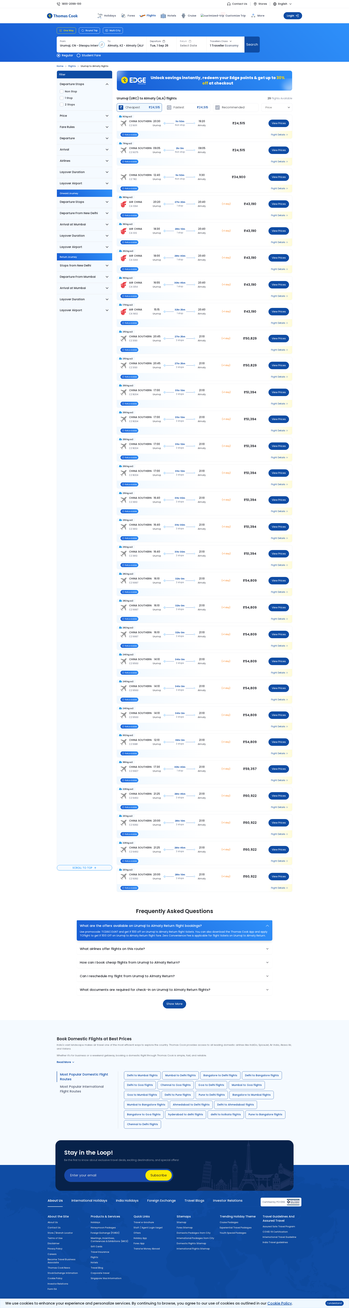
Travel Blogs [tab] (194, 1200)
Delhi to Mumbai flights (142, 1075)
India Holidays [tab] (127, 1200)
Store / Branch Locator (60, 1232)
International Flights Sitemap (193, 1248)
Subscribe (159, 1175)
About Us (53, 1222)
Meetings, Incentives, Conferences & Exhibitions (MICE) (109, 1240)
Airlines (65, 161)
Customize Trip (233, 15)
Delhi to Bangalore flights (262, 1075)
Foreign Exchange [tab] (161, 1200)
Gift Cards (96, 1246)
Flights (151, 15)
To (109, 41)
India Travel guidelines (275, 1242)
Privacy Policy (55, 1248)
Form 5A (52, 1289)
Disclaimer (53, 1243)
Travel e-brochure (144, 1222)
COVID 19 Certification (275, 1231)
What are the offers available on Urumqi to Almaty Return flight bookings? (141, 925)
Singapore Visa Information (106, 1278)
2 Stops (70, 104)
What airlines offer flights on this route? (112, 948)
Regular (67, 55)
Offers (137, 1232)
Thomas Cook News (59, 1267)
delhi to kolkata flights (226, 1114)
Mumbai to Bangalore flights (146, 1104)
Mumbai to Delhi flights (180, 1075)
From (63, 41)
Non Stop (71, 91)
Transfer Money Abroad (147, 1248)
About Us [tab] (55, 1200)
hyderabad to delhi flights (185, 1114)
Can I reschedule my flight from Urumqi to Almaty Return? (127, 976)
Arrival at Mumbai (73, 224)
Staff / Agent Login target (148, 1227)
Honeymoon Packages (103, 1227)
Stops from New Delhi (75, 265)
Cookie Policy (279, 1303)
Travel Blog (97, 1267)
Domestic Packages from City (193, 1232)
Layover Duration (72, 172)
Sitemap (181, 1222)
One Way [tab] (68, 30)
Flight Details (278, 134)
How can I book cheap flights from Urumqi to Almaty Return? (130, 962)
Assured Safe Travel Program (279, 1226)
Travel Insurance (100, 1251)
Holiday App (140, 1238)
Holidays (95, 1222)
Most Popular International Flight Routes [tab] (82, 1089)
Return (183, 41)
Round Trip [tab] (92, 30)
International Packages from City (195, 1238)
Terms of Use (55, 1238)
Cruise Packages (229, 1222)
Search (252, 44)
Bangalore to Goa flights (144, 1114)
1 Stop (69, 98)
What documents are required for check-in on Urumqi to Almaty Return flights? (145, 989)
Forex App (139, 1243)
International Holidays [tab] (89, 1200)
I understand (334, 1303)
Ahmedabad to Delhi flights (191, 1104)
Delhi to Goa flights (140, 1085)
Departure (155, 41)
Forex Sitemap (185, 1227)
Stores (262, 4)
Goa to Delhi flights (211, 1085)
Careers (52, 1254)
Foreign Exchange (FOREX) (105, 1232)
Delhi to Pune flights (178, 1095)
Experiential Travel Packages (236, 1227)
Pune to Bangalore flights (265, 1114)
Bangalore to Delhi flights (220, 1075)
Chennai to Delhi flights (142, 1124)
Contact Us (239, 4)
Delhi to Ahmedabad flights (235, 1104)
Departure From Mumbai (78, 277)
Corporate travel (100, 1273)
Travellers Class (219, 41)
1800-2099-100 (71, 4)
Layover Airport (71, 183)
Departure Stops (72, 84)
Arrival (64, 149)
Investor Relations (58, 1283)
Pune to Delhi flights (212, 1095)
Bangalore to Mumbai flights (251, 1095)
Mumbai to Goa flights (247, 1085)
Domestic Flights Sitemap (191, 1243)
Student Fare (91, 55)
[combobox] (79, 45)
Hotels (171, 15)
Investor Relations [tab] (227, 1200)
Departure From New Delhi (79, 213)
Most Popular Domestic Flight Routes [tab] (84, 1076)
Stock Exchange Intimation (63, 1273)
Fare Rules (67, 127)
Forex (131, 15)
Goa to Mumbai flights (142, 1095)
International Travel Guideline (279, 1237)
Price (63, 116)
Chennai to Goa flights (176, 1085)
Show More (174, 1004)
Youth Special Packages (233, 1232)
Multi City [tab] (115, 30)
